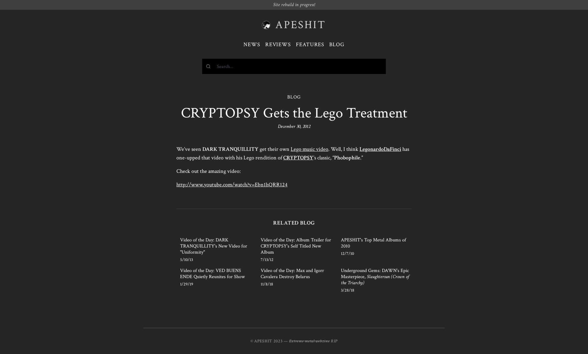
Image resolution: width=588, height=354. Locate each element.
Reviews (278, 44)
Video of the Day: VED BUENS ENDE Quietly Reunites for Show (212, 273)
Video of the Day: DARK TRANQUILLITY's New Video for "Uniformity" (213, 246)
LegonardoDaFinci (380, 149)
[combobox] (294, 66)
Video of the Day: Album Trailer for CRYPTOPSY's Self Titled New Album (296, 246)
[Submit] (209, 66)
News (251, 44)
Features (310, 44)
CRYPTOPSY (298, 157)
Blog (337, 44)
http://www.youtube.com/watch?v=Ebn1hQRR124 (232, 184)
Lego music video (309, 149)
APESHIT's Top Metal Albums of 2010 (373, 243)
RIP (334, 341)
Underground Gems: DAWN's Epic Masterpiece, (375, 276)
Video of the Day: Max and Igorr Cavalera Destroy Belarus (292, 273)
